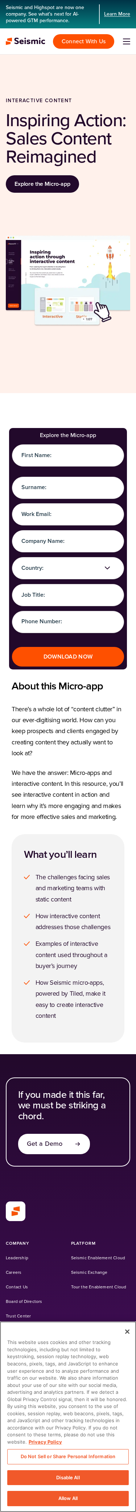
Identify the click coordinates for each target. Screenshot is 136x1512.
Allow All (68, 1498)
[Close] (127, 1332)
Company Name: (43, 541)
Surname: (33, 487)
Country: (32, 568)
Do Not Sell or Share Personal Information (68, 1456)
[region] (68, 1416)
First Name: (36, 455)
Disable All (67, 1477)
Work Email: (36, 514)
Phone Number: (41, 621)
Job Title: (33, 595)
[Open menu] (126, 41)
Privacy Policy (45, 1442)
